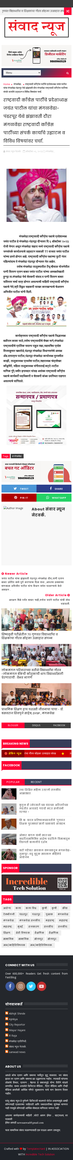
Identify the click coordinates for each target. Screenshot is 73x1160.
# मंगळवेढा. (17, 456)
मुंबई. (21, 926)
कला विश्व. (31, 908)
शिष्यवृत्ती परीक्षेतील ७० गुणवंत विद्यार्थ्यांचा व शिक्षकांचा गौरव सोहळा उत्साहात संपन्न (29, 636)
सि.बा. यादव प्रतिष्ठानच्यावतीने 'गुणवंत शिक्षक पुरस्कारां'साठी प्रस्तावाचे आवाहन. (42, 821)
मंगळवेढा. (18, 84)
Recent (36, 782)
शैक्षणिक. (54, 932)
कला (18, 908)
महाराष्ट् (50, 920)
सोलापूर (38, 939)
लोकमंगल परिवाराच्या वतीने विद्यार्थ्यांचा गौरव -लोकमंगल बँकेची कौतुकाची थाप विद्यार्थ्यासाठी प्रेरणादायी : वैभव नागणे (32, 674)
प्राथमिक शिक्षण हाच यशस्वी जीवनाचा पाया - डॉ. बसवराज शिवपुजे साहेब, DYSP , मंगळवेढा (32, 711)
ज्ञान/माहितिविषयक (14, 945)
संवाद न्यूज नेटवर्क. (17, 1046)
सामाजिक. (24, 939)
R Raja (13, 1035)
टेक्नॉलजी (9, 914)
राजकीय (48, 926)
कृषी (44, 908)
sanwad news (17, 1052)
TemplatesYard (36, 1148)
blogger (13, 725)
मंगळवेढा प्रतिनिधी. (18, 1041)
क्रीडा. (65, 908)
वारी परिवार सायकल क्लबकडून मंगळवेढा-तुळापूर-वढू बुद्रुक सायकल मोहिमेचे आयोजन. (45, 854)
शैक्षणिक (39, 932)
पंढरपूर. (36, 914)
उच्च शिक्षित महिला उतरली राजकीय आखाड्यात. (40, 791)
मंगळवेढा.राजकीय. (30, 920)
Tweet (24, 488)
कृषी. (55, 908)
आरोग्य (7, 908)
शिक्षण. (7, 932)
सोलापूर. (52, 939)
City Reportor (17, 1024)
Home (6, 84)
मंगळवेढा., (50, 151)
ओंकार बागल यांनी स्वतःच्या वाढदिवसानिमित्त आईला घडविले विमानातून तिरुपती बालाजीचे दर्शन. (44, 839)
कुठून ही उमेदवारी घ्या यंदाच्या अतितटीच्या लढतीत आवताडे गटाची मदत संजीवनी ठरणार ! (43, 808)
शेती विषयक (23, 932)
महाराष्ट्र (63, 920)
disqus (36, 725)
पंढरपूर (23, 914)
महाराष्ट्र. (8, 926)
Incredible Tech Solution (40, 1154)
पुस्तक (49, 914)
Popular (13, 782)
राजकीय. (63, 926)
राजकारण (33, 926)
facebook (59, 725)
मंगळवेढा (63, 914)
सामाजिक (8, 939)
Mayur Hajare (17, 1030)
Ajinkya (13, 1019)
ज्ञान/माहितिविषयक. (41, 945)
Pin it (24, 497)
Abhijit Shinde (17, 1013)
